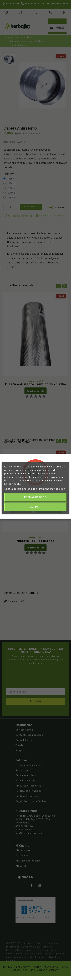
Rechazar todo (35, 497)
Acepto (35, 507)
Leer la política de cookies (20, 488)
